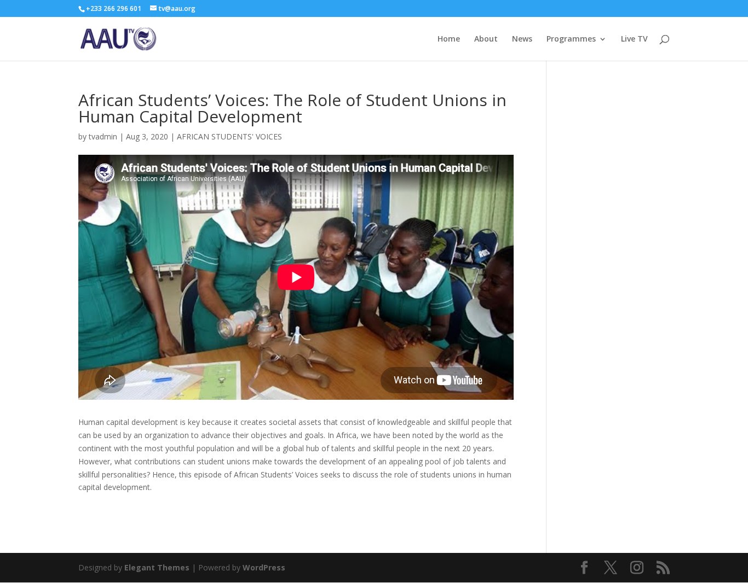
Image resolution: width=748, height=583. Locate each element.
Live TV (634, 39)
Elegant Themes (156, 567)
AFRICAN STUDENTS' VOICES (229, 136)
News (522, 39)
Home (449, 39)
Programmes (571, 39)
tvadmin (103, 136)
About (486, 39)
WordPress (264, 567)
